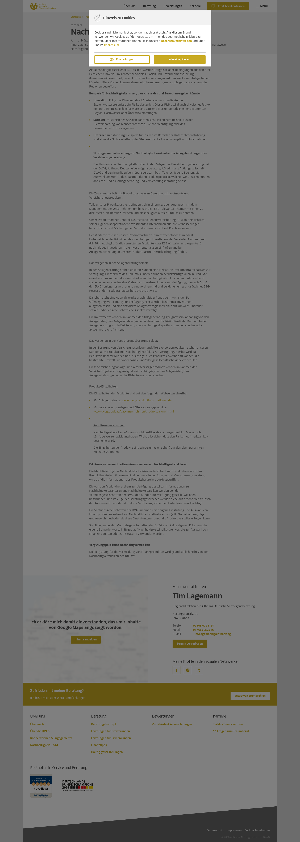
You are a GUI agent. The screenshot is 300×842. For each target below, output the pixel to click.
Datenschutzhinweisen (176, 41)
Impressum (111, 45)
